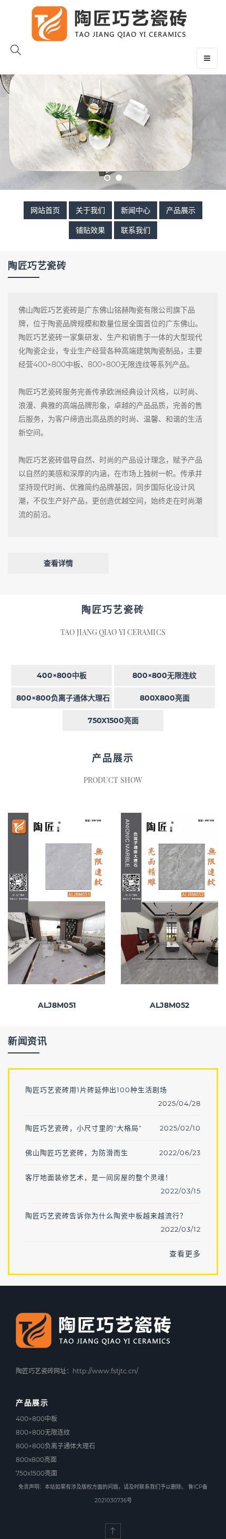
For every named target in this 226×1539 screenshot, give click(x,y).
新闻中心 (135, 210)
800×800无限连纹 (164, 675)
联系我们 (135, 230)
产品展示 (181, 210)
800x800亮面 (165, 698)
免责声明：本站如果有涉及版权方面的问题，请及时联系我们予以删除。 (102, 1486)
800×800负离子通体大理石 (63, 698)
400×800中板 (62, 675)
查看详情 (58, 563)
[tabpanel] (113, 132)
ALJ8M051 (57, 1005)
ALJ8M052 (169, 1005)
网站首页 (45, 210)
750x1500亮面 (113, 720)
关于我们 (90, 210)
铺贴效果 (90, 230)
